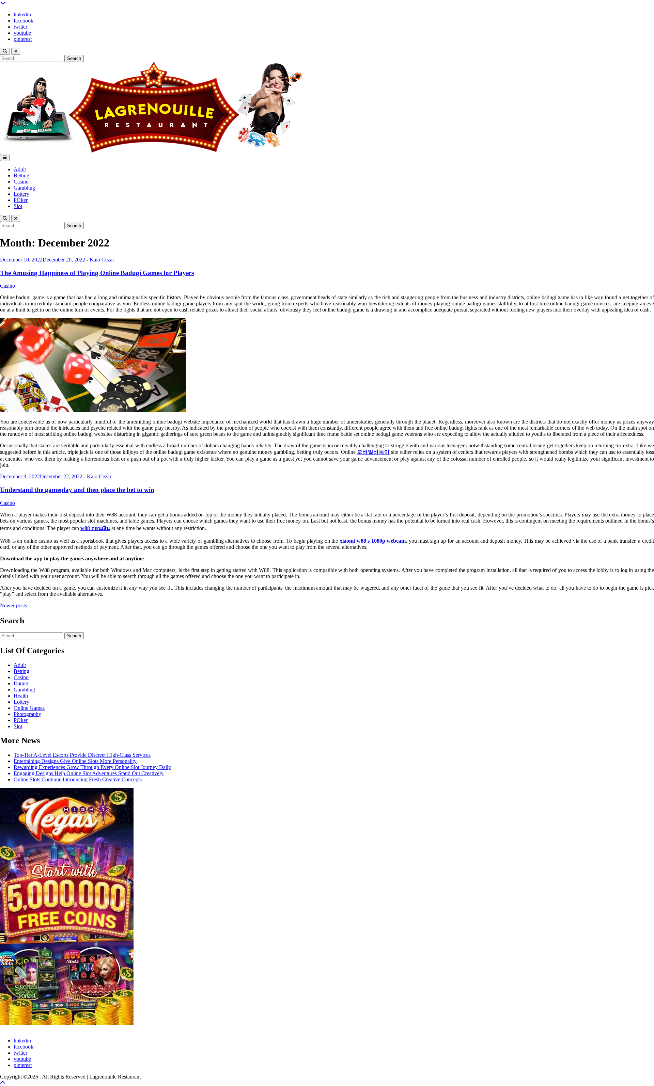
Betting (21, 175)
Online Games (29, 708)
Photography (27, 714)
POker (21, 200)
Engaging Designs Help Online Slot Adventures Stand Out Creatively (89, 773)
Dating (21, 683)
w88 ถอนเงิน (95, 528)
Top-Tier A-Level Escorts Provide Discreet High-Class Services (82, 755)
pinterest (23, 39)
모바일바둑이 (373, 452)
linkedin (22, 14)
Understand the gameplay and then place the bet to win (77, 489)
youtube (22, 33)
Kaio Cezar (102, 259)
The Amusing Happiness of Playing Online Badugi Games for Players (97, 272)
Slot (18, 206)
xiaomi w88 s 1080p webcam (373, 541)
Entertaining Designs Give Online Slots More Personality (75, 761)
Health (21, 696)
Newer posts (13, 605)
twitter (20, 27)
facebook (23, 20)
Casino (21, 182)
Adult (20, 169)
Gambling (24, 188)
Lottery (21, 194)
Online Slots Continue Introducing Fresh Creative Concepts (78, 779)
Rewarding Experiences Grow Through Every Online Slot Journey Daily (92, 767)
